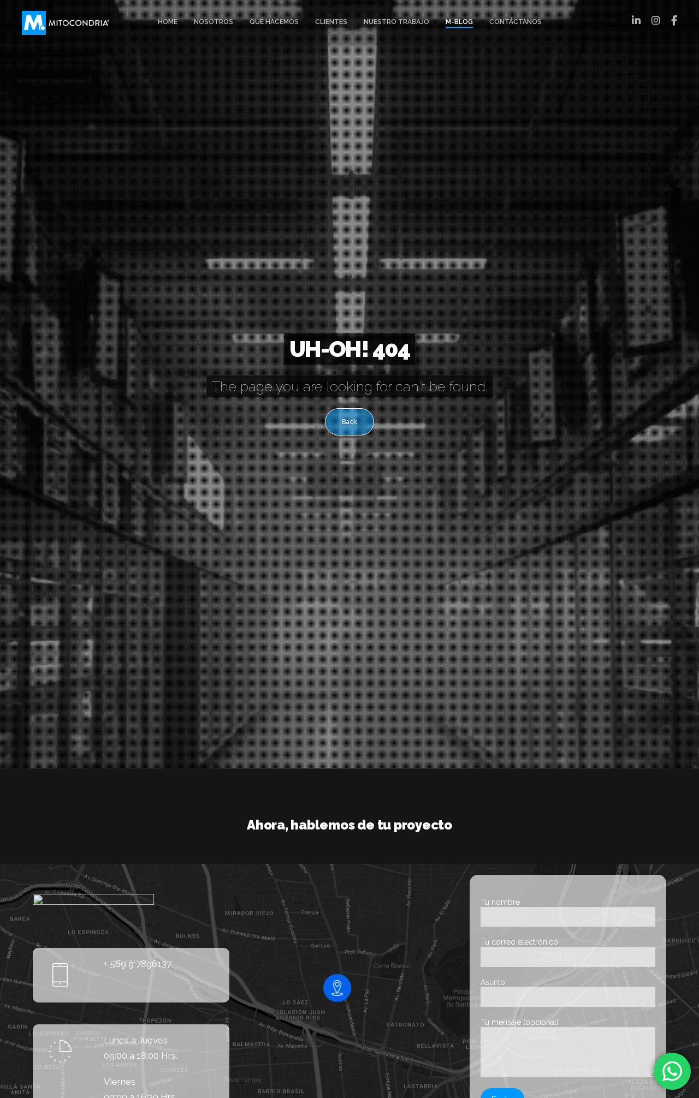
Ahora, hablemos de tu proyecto (349, 825)
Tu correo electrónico (519, 942)
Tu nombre (500, 902)
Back (349, 422)
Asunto (493, 982)
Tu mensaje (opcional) (520, 1022)
